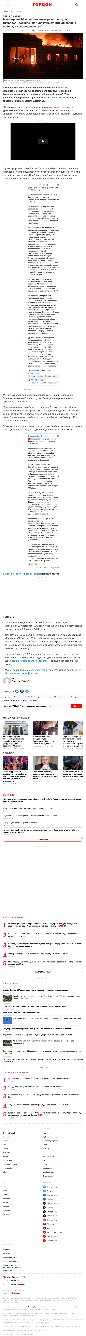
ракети (61, 697)
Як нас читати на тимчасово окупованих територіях (12, 1267)
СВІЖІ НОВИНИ (11, 983)
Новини (6, 1128)
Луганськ (6, 1214)
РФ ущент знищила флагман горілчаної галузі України (30, 815)
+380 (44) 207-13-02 (16, 1281)
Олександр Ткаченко (11, 700)
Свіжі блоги (10, 795)
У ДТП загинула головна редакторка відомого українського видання (74, 774)
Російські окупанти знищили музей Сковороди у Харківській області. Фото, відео (44, 740)
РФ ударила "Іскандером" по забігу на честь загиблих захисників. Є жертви (37, 1029)
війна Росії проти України (33, 697)
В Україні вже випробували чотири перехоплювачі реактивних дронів (35, 1006)
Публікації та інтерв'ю (52, 1137)
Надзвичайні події (10, 1164)
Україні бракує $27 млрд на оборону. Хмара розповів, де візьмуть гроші (36, 990)
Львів (5, 1191)
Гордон (6, 11)
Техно (5, 1156)
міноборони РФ (50, 697)
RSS (48, 1228)
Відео (45, 1164)
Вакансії (6, 1249)
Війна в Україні (16, 11)
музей (70, 697)
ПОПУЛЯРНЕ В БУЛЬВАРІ (16, 1073)
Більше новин (43, 1067)
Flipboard (50, 1224)
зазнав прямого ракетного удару (62, 654)
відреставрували (38, 670)
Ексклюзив (47, 1156)
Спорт (5, 1149)
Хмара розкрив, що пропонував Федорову (22, 1012)
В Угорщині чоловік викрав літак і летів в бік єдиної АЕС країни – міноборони (47, 1018)
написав (7, 420)
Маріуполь (7, 1210)
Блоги (45, 1145)
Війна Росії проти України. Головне (22, 573)
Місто (5, 1182)
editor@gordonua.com (16, 1284)
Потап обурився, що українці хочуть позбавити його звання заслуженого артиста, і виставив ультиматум (15, 776)
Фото (45, 1160)
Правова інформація (11, 1261)
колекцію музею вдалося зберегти (28, 660)
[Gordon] (42, 5)
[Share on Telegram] (27, 691)
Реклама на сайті (10, 1257)
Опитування (48, 1168)
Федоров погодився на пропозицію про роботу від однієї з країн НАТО (40, 954)
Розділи (46, 1128)
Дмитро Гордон (53, 1187)
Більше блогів (43, 839)
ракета (77, 697)
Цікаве (5, 1172)
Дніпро (6, 1206)
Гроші (5, 1141)
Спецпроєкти (48, 1176)
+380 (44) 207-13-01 (16, 1277)
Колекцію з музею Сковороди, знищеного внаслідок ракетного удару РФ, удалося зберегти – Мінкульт (13, 741)
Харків (5, 1202)
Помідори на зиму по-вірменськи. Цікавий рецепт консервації (36, 1087)
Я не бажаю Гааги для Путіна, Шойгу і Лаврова (28, 808)
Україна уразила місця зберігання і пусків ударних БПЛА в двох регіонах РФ (37, 1035)
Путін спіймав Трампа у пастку (20, 823)
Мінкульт (17, 697)
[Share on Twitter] (22, 691)
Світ (4, 1145)
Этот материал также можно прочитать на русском (47, 30)
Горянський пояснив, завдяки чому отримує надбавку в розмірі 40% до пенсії (45, 775)
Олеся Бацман (52, 1216)
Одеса (5, 1194)
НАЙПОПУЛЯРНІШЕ (13, 917)
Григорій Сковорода (30, 700)
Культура (6, 1152)
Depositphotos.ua (34, 1307)
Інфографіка (8, 1168)
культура (7, 697)
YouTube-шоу (48, 1172)
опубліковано (58, 97)
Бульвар (8, 753)
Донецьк (6, 1198)
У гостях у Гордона (50, 1141)
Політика (6, 1137)
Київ (4, 1187)
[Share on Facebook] (17, 691)
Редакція (6, 1253)
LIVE (44, 1152)
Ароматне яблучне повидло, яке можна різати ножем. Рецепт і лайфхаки (40, 1079)
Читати (76, 706)
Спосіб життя (8, 1160)
